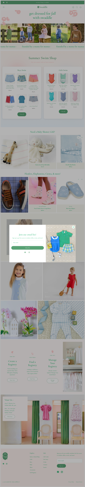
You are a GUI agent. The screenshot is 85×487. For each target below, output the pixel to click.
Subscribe (27, 248)
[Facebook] (25, 252)
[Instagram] (29, 252)
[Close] (73, 227)
